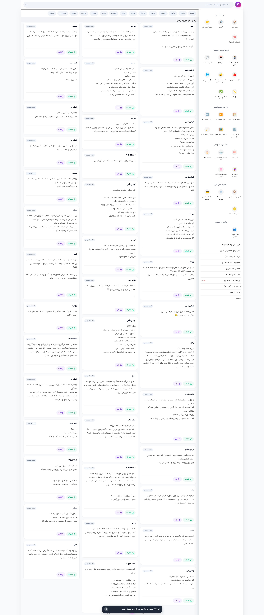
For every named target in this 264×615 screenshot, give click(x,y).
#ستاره (94, 13)
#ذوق (173, 13)
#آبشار (183, 13)
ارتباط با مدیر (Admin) (232, 286)
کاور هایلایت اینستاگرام (221, 280)
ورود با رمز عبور (235, 292)
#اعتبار (52, 13)
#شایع (74, 13)
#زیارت (83, 13)
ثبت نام (238, 298)
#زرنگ (143, 13)
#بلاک (192, 13)
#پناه (123, 13)
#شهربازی (62, 13)
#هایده (113, 13)
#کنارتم (163, 13)
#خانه (104, 13)
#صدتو (153, 13)
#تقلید (133, 13)
